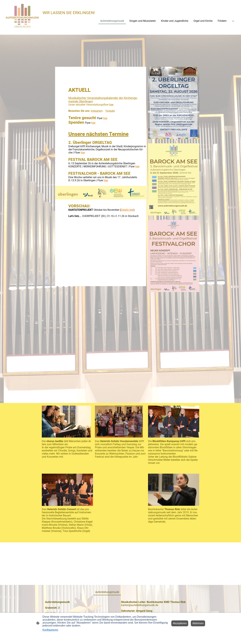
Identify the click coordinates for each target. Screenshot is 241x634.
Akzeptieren (180, 623)
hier (105, 118)
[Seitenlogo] (22, 16)
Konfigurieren (50, 629)
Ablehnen (198, 623)
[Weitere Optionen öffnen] (233, 21)
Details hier (127, 209)
